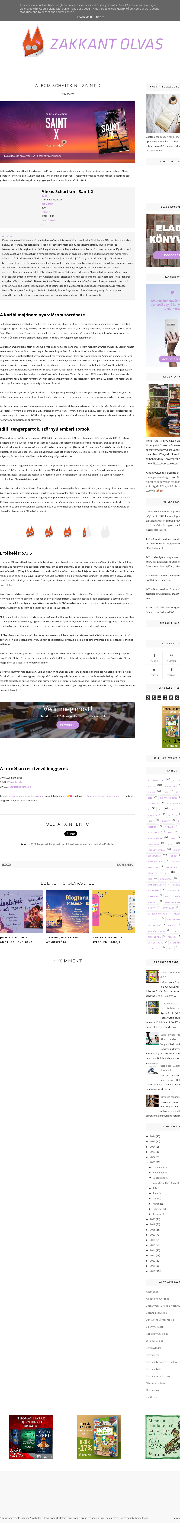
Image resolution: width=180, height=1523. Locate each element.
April (155, 1198)
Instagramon (38, 795)
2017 (152, 1234)
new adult (153, 867)
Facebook (171, 675)
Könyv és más (14, 782)
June (155, 1193)
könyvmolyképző (168, 798)
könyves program (156, 850)
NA (166, 896)
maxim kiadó (99, 844)
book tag (172, 925)
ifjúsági (151, 792)
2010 (170, 833)
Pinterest (171, 661)
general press (154, 856)
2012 (173, 838)
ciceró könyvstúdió (157, 914)
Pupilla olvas (152, 1396)
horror (173, 856)
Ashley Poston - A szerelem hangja (107, 940)
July (155, 1188)
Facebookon (17, 795)
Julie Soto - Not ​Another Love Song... (18, 940)
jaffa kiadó (168, 908)
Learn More (84, 17)
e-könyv (152, 908)
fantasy (170, 844)
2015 (152, 1245)
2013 (160, 809)
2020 (152, 1219)
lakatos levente (155, 943)
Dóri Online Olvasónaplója (160, 1319)
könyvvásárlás (155, 862)
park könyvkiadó (156, 931)
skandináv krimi (156, 885)
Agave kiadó (153, 833)
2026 (152, 1136)
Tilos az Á (172, 937)
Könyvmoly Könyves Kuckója (162, 1361)
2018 (152, 1229)
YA (149, 809)
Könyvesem (152, 1354)
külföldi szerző (74, 844)
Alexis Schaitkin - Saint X (165, 1182)
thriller (110, 844)
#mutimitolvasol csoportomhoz (103, 795)
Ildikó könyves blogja (157, 1333)
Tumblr (154, 661)
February (157, 1208)
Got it (100, 17)
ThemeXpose (141, 1517)
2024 (152, 1146)
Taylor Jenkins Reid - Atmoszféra (64, 940)
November (158, 1172)
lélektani (87, 844)
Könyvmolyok (153, 1368)
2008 (167, 873)
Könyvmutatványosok (158, 1375)
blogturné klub (57, 844)
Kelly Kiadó (153, 891)
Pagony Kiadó (154, 925)
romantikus (170, 786)
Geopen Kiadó (154, 937)
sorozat (151, 786)
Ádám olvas (152, 1291)
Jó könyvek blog (154, 1340)
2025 (152, 1141)
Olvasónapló (153, 1389)
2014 (166, 792)
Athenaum (153, 896)
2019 (152, 1224)
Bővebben (68, 725)
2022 (152, 1157)
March (156, 1203)
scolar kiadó (154, 920)
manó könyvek (155, 838)
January (157, 1213)
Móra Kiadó (166, 879)
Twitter (154, 675)
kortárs (166, 821)
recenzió (152, 827)
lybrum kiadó (154, 949)
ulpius (151, 821)
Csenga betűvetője (156, 1312)
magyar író (153, 804)
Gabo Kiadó (153, 844)
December (158, 1167)
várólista (172, 815)
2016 (150, 798)
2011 (170, 949)
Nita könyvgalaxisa (156, 1382)
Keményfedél (153, 1347)
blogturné (42, 844)
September (159, 1177)
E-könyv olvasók (154, 1326)
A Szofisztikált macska (19, 786)
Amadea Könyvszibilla (157, 1298)
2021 (33, 844)
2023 (152, 1151)
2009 (150, 879)
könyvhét (153, 902)
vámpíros (152, 873)
